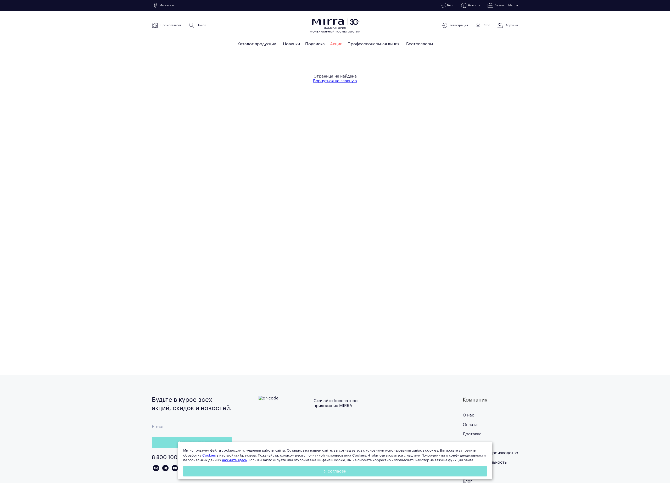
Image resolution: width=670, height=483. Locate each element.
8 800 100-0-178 (172, 457)
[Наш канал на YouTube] (175, 468)
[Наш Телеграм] (165, 468)
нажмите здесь (234, 460)
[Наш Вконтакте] (156, 468)
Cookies (209, 455)
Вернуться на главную (335, 81)
